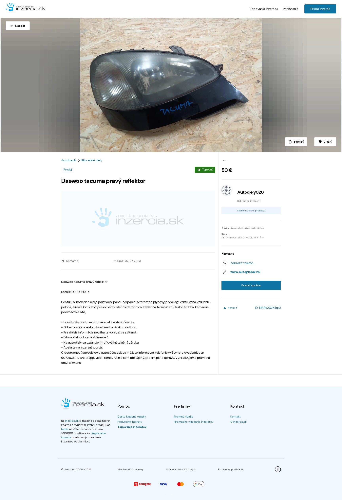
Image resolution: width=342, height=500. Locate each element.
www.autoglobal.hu (245, 272)
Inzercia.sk (72, 420)
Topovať (207, 169)
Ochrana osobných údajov (181, 469)
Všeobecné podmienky (130, 469)
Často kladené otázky (132, 416)
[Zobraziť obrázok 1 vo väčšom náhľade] (171, 83)
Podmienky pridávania (230, 469)
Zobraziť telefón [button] (242, 263)
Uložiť (328, 141)
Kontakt (235, 416)
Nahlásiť (232, 307)
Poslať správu (251, 285)
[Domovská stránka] (26, 8)
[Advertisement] (138, 218)
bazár (64, 429)
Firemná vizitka (183, 416)
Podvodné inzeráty (130, 421)
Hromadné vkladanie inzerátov (193, 421)
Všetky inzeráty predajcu (251, 210)
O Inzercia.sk (238, 421)
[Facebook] (278, 469)
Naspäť (20, 25)
